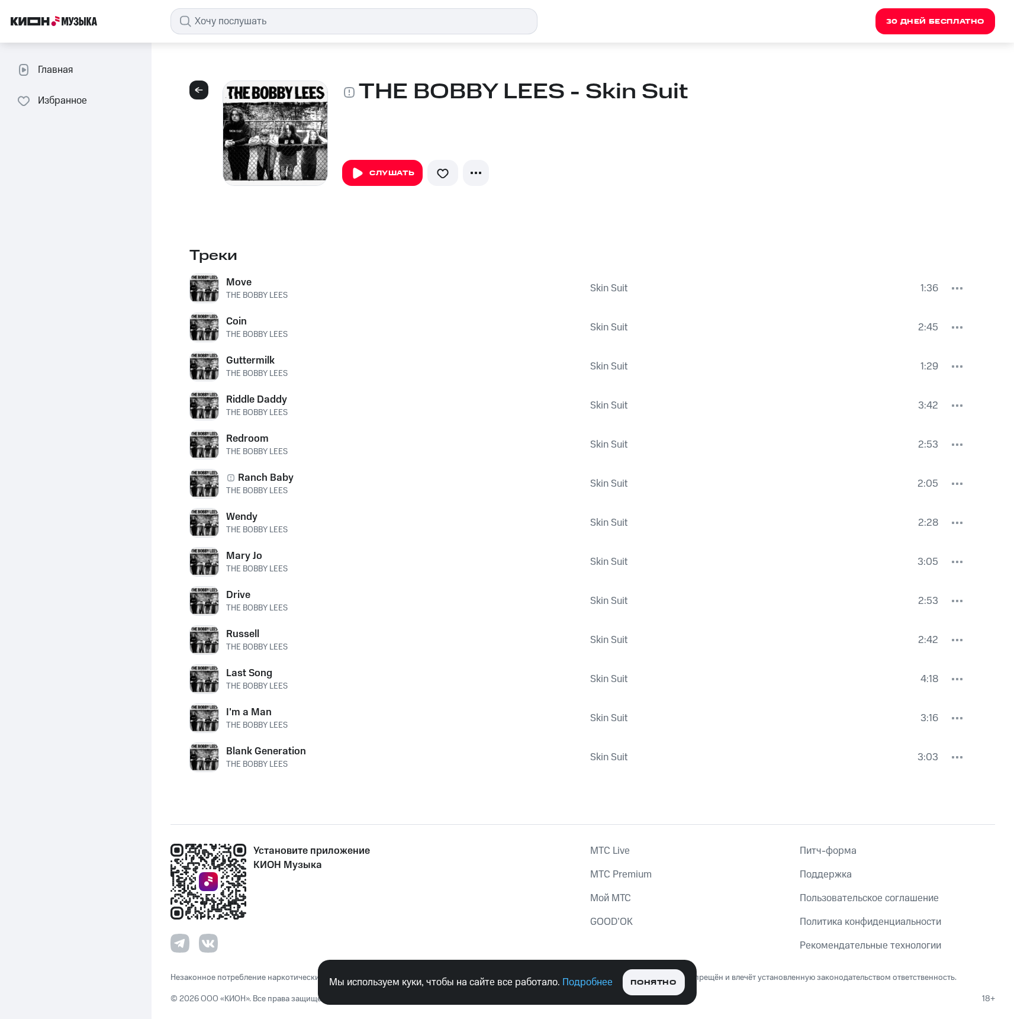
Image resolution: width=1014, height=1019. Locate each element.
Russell (242, 634)
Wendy (241, 517)
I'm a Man (249, 712)
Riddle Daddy (256, 400)
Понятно (653, 983)
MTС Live (610, 851)
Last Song (249, 673)
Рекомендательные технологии (870, 945)
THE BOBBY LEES (257, 295)
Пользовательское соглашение (869, 898)
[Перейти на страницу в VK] (208, 943)
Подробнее (587, 982)
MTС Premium (621, 874)
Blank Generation (266, 751)
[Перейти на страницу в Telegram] (179, 943)
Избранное (62, 101)
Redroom (247, 439)
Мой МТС (610, 898)
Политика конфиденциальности (870, 922)
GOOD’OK (611, 922)
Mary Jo (244, 556)
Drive (238, 595)
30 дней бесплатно (935, 22)
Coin (236, 321)
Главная (55, 70)
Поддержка (826, 874)
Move (239, 282)
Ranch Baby (266, 478)
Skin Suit (608, 288)
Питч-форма (828, 851)
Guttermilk (250, 360)
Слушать (391, 173)
